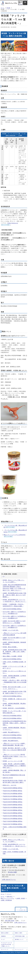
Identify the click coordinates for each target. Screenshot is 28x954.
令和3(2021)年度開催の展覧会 (12, 715)
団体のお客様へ (5, 933)
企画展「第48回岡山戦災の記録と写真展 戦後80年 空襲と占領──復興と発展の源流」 (14, 651)
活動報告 (3, 936)
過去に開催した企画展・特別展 (12, 656)
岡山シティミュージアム (7, 898)
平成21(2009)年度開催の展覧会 (12, 804)
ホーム (2, 8)
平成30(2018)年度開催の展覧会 (12, 815)
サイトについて (19, 949)
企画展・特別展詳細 (6, 900)
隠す (4, 576)
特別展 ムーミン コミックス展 (12, 761)
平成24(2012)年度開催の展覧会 (12, 793)
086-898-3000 (9, 920)
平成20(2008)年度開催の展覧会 (12, 788)
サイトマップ (4, 949)
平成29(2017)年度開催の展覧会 (12, 799)
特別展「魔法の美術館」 (10, 647)
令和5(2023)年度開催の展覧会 (12, 696)
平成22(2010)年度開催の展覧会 (12, 813)
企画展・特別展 (20, 898)
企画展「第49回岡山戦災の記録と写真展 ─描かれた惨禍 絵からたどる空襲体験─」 (14, 594)
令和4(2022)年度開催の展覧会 (12, 718)
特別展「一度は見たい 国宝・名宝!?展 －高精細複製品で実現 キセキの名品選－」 (15, 682)
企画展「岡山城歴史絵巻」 (11, 740)
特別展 (8, 8)
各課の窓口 (10, 896)
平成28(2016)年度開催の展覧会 (12, 796)
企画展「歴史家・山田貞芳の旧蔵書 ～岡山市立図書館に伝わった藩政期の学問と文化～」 (14, 765)
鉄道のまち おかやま (9, 785)
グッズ (3, 939)
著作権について (19, 939)
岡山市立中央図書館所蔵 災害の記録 (14, 775)
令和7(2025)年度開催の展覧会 (12, 609)
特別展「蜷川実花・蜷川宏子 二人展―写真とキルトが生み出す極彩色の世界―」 (14, 749)
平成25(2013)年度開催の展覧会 (12, 818)
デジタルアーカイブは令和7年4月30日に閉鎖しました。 (6, 944)
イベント (9, 894)
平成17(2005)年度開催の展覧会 (12, 821)
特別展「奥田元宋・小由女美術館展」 (14, 708)
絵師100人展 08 (8, 777)
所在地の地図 (12, 872)
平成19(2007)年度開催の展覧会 (12, 824)
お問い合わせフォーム (9, 879)
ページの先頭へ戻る (21, 910)
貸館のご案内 (18, 933)
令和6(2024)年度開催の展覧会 (12, 659)
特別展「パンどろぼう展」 (11, 630)
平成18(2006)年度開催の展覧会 (12, 802)
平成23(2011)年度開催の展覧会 (12, 790)
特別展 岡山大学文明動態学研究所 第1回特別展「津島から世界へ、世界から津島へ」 (14, 723)
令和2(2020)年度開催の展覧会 (12, 738)
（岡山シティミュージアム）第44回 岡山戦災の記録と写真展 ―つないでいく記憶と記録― (14, 756)
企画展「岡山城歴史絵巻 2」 (11, 732)
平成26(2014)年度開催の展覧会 (12, 807)
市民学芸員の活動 (20, 936)
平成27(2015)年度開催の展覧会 (12, 810)
